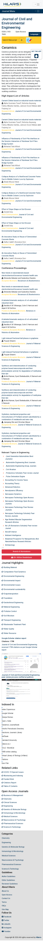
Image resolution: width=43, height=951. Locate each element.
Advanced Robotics (12, 487)
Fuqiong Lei (6, 108)
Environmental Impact (11, 581)
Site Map (5, 909)
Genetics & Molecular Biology (13, 847)
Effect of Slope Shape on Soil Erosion (16, 209)
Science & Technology (10, 869)
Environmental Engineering (13, 576)
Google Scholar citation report (14, 638)
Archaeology (10, 545)
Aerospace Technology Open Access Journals (19, 502)
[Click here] (12, 4)
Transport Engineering (12, 620)
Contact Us (6, 898)
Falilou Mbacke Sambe (10, 106)
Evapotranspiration (10, 594)
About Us (5, 891)
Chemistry (6, 838)
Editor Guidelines (8, 880)
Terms (4, 902)
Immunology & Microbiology (12, 851)
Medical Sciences (9, 856)
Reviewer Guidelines (10, 884)
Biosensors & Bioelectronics (29, 281)
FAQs (4, 906)
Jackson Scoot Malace (28, 106)
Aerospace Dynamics (13, 494)
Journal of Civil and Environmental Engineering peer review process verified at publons (21, 676)
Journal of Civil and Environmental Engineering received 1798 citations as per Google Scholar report (19, 647)
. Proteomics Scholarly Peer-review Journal (22, 473)
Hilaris (38, 937)
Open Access (7, 895)
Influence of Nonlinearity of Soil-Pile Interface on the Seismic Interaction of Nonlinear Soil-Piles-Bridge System (20, 141)
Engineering (6, 842)
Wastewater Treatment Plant (14, 624)
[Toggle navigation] (37, 4)
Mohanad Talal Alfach (12, 146)
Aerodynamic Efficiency (14, 490)
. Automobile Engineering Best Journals (20, 462)
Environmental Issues (12, 585)
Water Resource (9, 633)
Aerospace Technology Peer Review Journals (19, 508)
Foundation (7, 598)
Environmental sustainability (14, 589)
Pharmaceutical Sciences (11, 864)
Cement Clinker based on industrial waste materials (21, 101)
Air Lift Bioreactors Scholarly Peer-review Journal (21, 527)
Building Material (10, 567)
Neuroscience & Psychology (13, 860)
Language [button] (34, 34)
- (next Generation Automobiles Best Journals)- (19, 457)
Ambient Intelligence (13, 535)
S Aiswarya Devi (19, 242)
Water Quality (8, 629)
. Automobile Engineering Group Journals (20, 466)
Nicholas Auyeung (29, 103)
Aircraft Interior (11, 532)
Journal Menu (8, 11)
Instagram (7, 928)
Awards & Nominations (21, 551)
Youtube (7, 931)
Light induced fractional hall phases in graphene (20, 338)
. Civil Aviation (10, 469)
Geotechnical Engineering (13, 602)
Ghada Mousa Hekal (11, 182)
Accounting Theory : (12, 483)
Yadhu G (7, 242)
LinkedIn (6, 924)
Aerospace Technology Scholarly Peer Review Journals (20, 514)
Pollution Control (10, 611)
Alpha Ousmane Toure (12, 103)
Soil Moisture (8, 616)
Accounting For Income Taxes (16, 480)
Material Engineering (11, 607)
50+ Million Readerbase (22, 557)
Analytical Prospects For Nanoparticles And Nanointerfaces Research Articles (22, 540)
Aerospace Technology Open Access (19, 498)
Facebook (7, 917)
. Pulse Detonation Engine (15, 476)
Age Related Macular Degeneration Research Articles (18, 520)
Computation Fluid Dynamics (14, 572)
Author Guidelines (8, 876)
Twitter (6, 920)
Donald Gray (8, 212)
